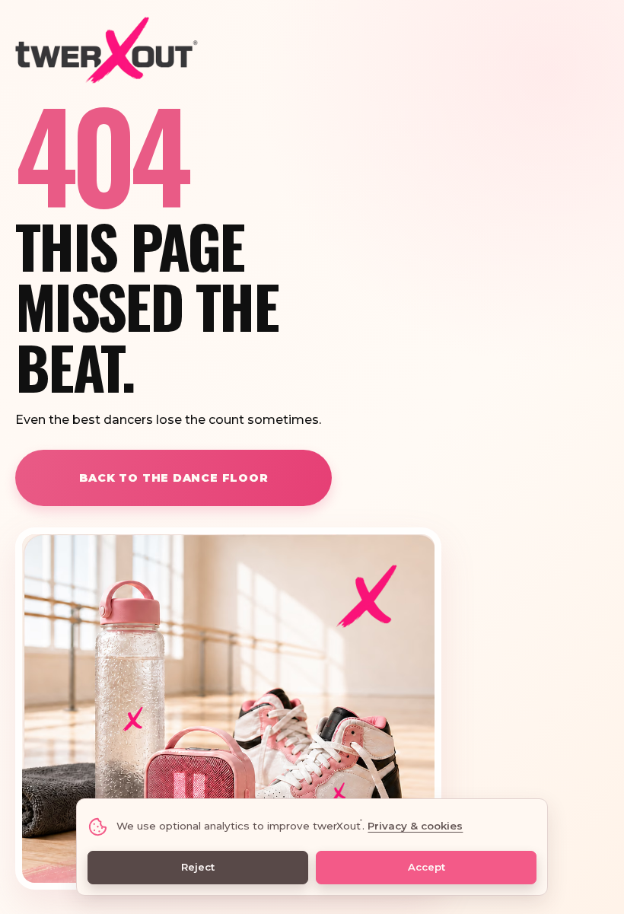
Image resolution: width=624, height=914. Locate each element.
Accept (426, 867)
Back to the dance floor (174, 478)
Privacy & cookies (415, 826)
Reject (198, 867)
